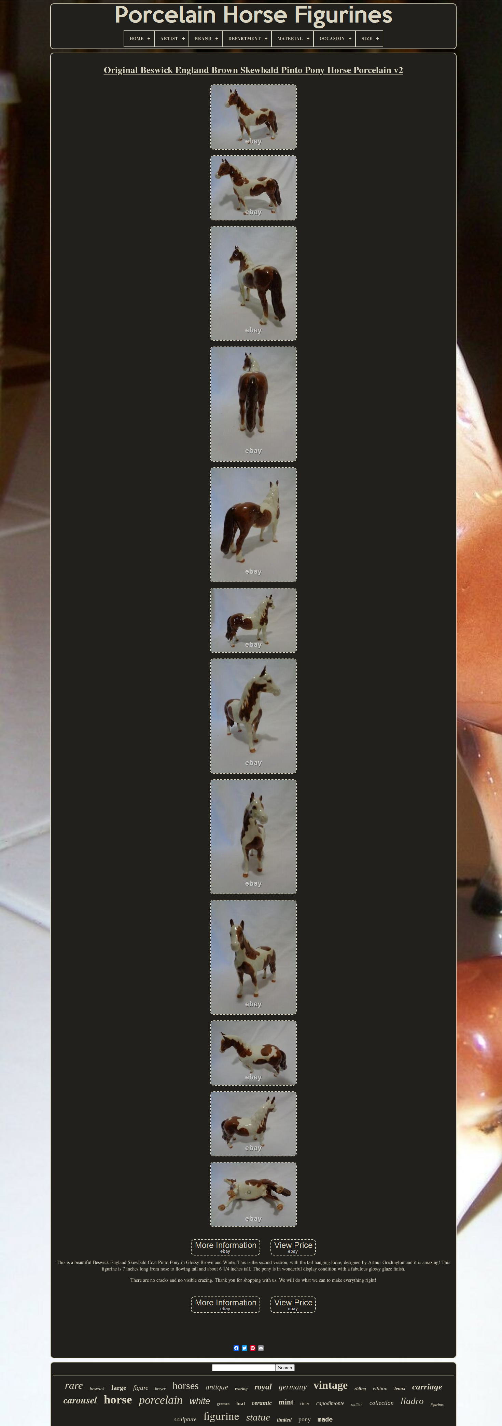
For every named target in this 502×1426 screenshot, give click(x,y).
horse (118, 1399)
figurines (437, 1405)
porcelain (161, 1400)
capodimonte (330, 1403)
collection (381, 1403)
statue (258, 1417)
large (118, 1387)
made (325, 1419)
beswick (97, 1388)
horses (185, 1385)
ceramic (262, 1402)
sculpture (185, 1419)
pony (304, 1419)
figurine (221, 1415)
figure (140, 1387)
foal (240, 1403)
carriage (427, 1386)
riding (360, 1388)
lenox (399, 1388)
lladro (412, 1401)
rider (304, 1403)
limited (284, 1420)
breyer (160, 1388)
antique (217, 1387)
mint (286, 1402)
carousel (80, 1400)
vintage (330, 1385)
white (200, 1401)
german (223, 1404)
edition (380, 1388)
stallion (357, 1404)
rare (74, 1385)
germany (293, 1387)
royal (263, 1386)
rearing (241, 1388)
